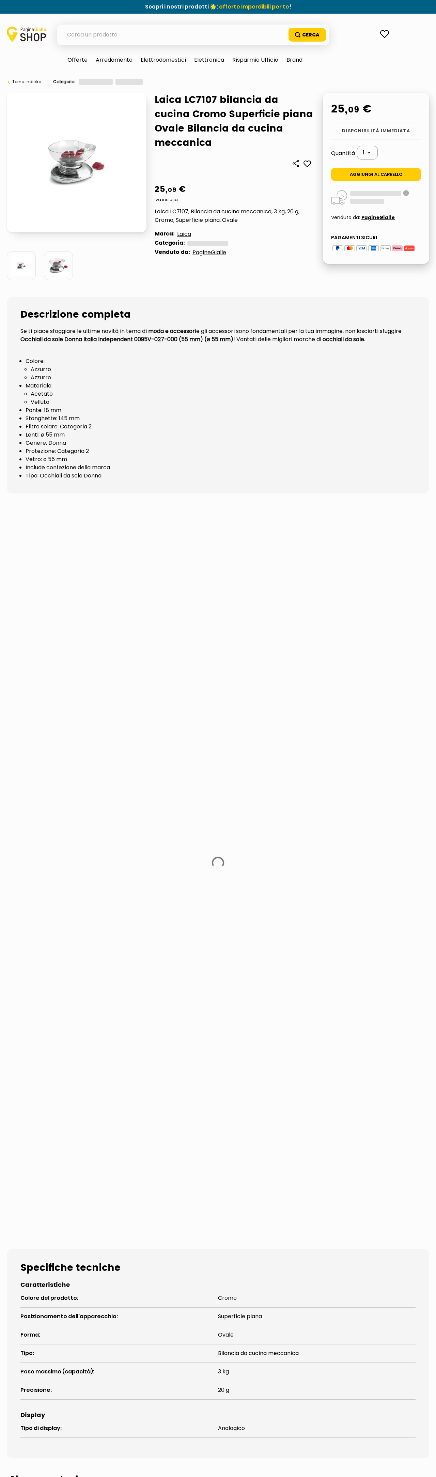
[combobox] (193, 35)
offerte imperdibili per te (254, 7)
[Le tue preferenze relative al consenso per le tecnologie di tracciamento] (424, 1465)
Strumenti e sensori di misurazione (169, 82)
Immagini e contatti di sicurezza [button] (53, 1016)
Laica (184, 234)
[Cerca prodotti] (307, 35)
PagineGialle (209, 252)
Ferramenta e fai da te (102, 82)
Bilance (221, 82)
